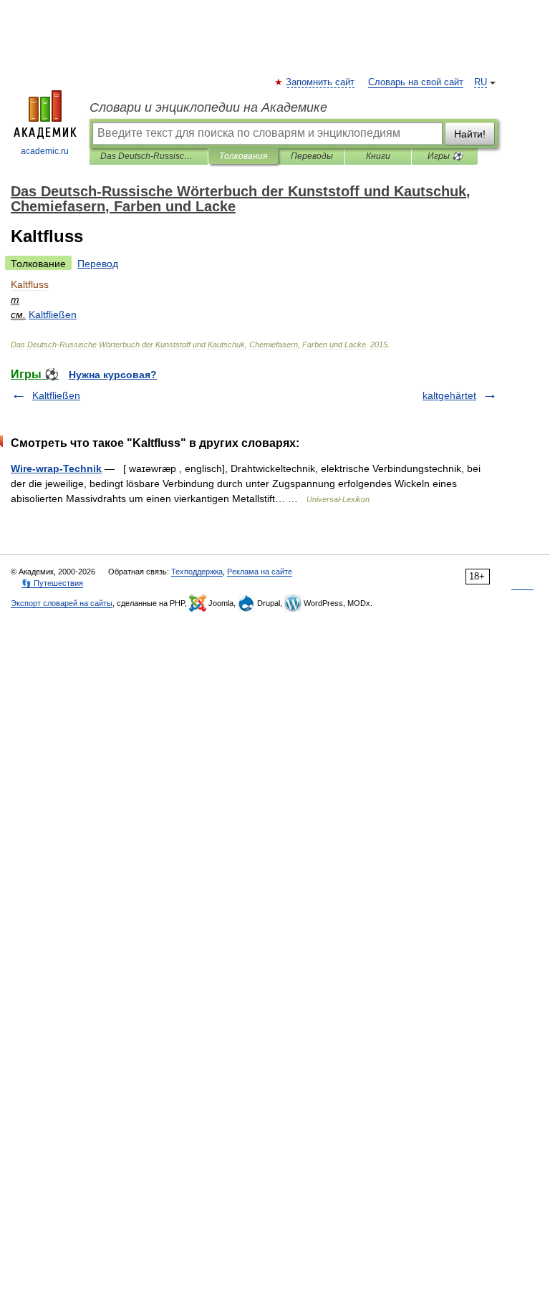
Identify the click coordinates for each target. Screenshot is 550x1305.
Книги (378, 156)
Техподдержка (197, 571)
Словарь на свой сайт (415, 82)
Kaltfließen (56, 395)
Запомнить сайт (320, 82)
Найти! (470, 134)
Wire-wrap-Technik (56, 468)
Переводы (312, 156)
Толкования (243, 156)
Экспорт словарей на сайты (61, 603)
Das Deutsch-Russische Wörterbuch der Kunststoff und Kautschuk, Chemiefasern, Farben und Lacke (148, 156)
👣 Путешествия (52, 583)
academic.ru (45, 151)
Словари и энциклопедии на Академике (208, 107)
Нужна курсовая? (113, 374)
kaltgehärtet (449, 395)
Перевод (97, 263)
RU (480, 82)
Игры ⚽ (445, 156)
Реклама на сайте (259, 571)
